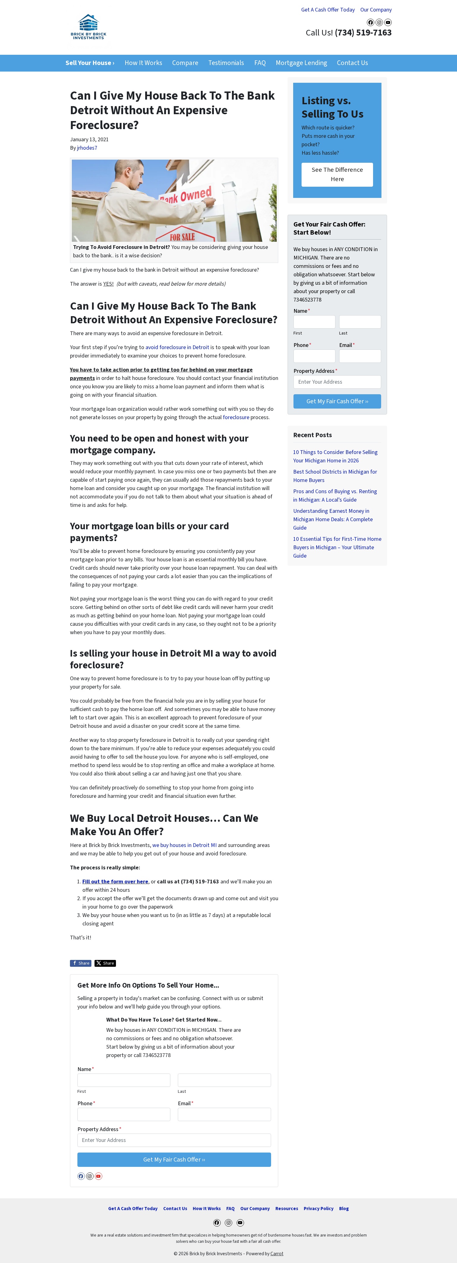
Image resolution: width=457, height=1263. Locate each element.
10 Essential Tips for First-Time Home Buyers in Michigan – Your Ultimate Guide (337, 547)
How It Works (143, 63)
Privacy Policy (319, 1208)
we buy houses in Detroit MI (184, 845)
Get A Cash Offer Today (328, 10)
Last (182, 1091)
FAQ (260, 63)
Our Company (376, 10)
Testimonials (226, 63)
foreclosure (236, 417)
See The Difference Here (337, 174)
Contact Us (352, 63)
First (81, 1091)
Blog (344, 1208)
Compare (185, 63)
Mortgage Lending (301, 63)
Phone (86, 1103)
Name (85, 1069)
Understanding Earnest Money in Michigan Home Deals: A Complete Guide (333, 519)
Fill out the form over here (115, 882)
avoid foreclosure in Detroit (177, 347)
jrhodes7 (87, 148)
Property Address (99, 1129)
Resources (286, 1208)
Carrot (277, 1253)
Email (186, 1103)
